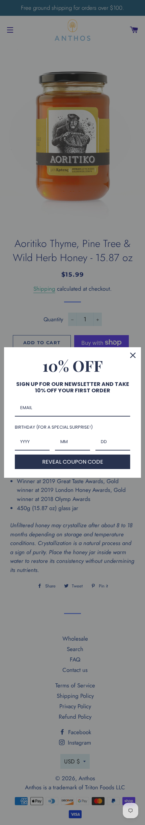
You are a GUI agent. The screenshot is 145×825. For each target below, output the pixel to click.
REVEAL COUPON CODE (72, 462)
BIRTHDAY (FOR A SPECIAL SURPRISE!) (54, 427)
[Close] (133, 355)
